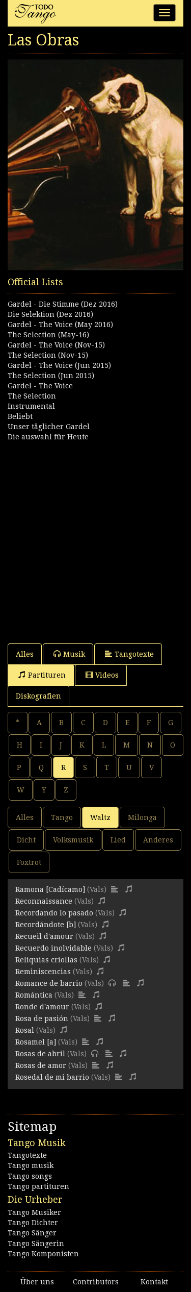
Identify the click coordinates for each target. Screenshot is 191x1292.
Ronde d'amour (42, 1007)
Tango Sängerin (36, 1243)
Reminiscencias (43, 971)
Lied (118, 840)
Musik (74, 654)
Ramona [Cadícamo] (50, 889)
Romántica (33, 995)
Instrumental (31, 406)
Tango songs (30, 1176)
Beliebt (20, 416)
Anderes (158, 840)
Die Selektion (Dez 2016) (50, 314)
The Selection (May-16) (48, 335)
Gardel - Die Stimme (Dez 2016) (63, 304)
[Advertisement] (95, 537)
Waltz (100, 817)
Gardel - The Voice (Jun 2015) (59, 365)
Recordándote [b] (45, 925)
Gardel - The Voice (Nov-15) (56, 345)
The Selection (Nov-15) (48, 355)
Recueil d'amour (44, 936)
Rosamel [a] (35, 1042)
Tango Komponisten (43, 1254)
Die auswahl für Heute (48, 437)
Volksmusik (73, 840)
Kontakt (154, 1282)
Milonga (142, 817)
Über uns (37, 1282)
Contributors (96, 1282)
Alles (25, 654)
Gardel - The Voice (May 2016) (60, 324)
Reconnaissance (43, 901)
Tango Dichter (33, 1223)
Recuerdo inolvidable (53, 948)
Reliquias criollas (46, 960)
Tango (62, 817)
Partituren (47, 675)
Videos (107, 675)
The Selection (32, 396)
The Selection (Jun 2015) (51, 375)
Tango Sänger (32, 1233)
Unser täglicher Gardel (49, 427)
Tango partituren (38, 1186)
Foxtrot (29, 862)
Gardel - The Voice (40, 386)
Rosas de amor (40, 1065)
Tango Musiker (34, 1212)
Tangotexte (134, 654)
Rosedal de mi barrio (52, 1077)
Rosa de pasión (41, 1018)
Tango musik (30, 1165)
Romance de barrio (49, 983)
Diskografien (38, 696)
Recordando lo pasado (54, 913)
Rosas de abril (40, 1054)
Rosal (24, 1030)
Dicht (26, 840)
